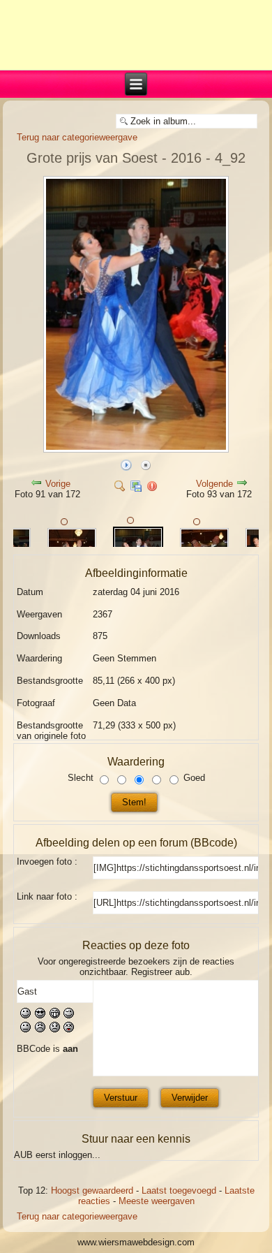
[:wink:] (69, 1016)
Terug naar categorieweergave (77, 137)
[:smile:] (25, 1016)
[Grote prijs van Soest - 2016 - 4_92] (135, 449)
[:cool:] (40, 1016)
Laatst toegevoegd (179, 1190)
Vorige (57, 483)
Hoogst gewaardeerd (92, 1190)
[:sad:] (55, 1030)
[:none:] (25, 1030)
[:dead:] (69, 1030)
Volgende (214, 483)
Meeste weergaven (157, 1201)
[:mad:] (40, 1030)
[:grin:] (55, 1016)
